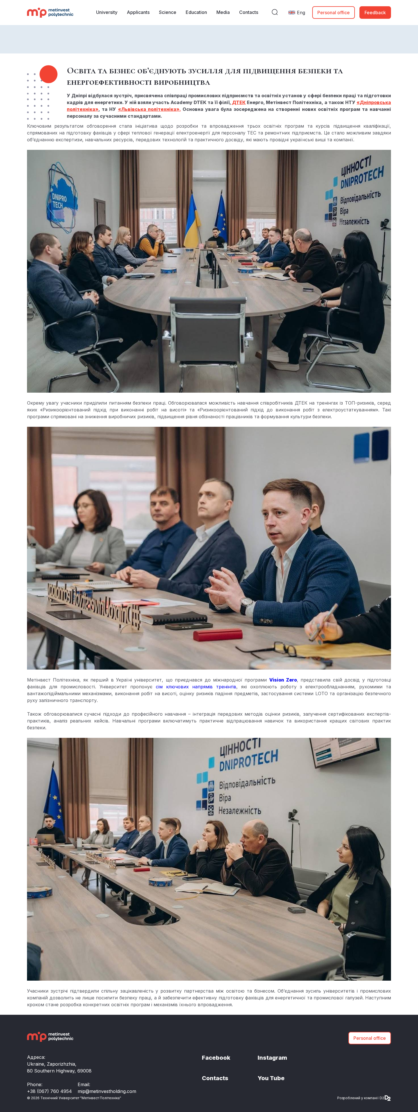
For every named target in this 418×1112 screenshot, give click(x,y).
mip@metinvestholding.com (107, 1091)
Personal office (333, 12)
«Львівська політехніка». (149, 109)
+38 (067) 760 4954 (49, 1091)
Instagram (272, 1057)
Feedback (375, 12)
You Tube (271, 1078)
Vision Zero (283, 680)
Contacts (215, 1078)
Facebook (216, 1057)
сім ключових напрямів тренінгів (196, 686)
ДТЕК (238, 102)
